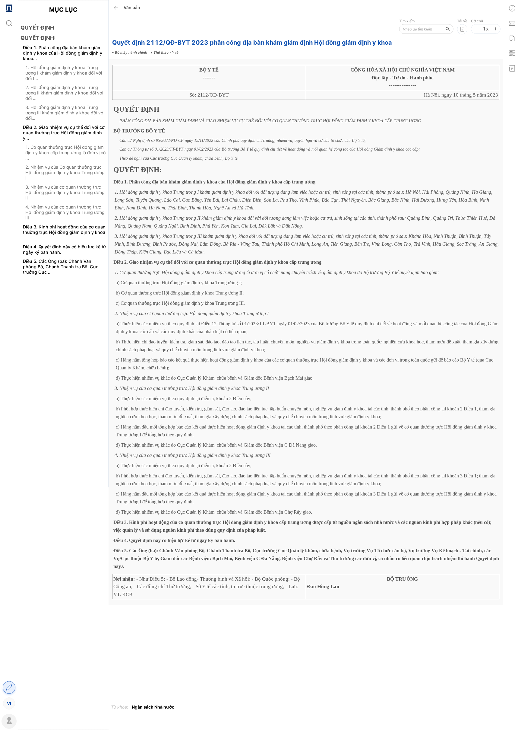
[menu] (9, 355)
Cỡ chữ (477, 21)
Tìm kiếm (407, 21)
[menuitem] (9, 7)
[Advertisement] (63, 386)
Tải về (462, 21)
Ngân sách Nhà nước (153, 706)
